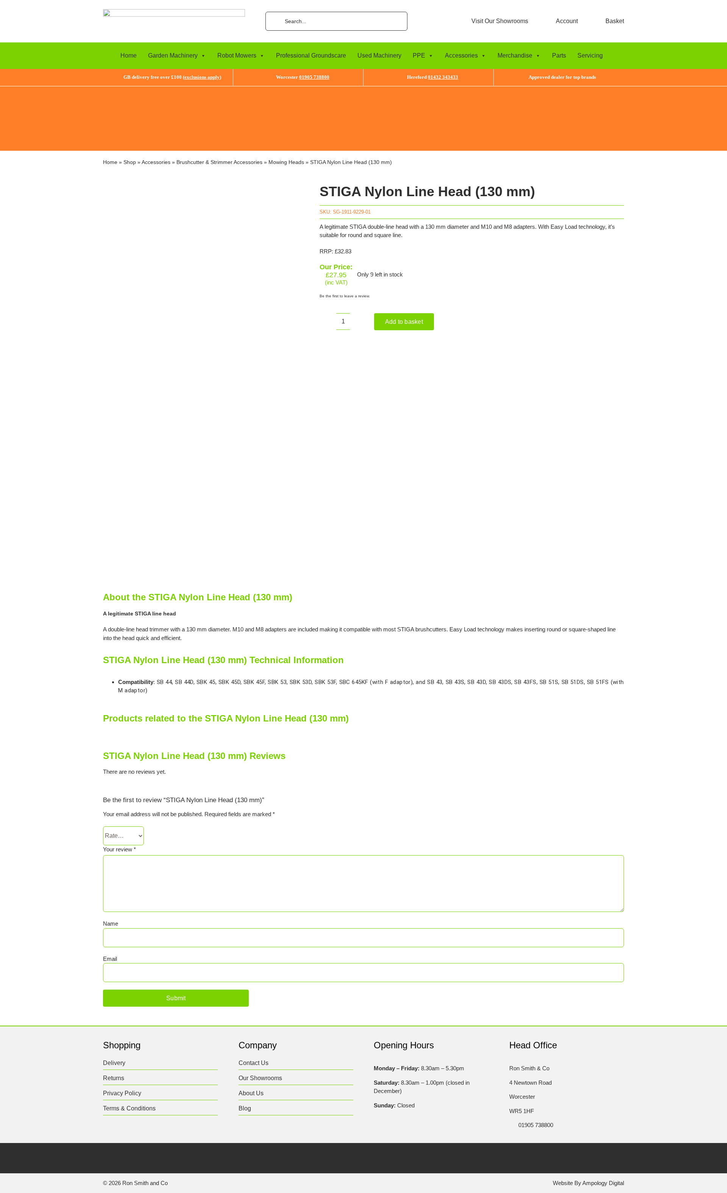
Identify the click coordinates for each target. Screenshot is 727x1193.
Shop (129, 162)
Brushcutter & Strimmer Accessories (219, 162)
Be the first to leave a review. (345, 296)
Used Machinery (379, 55)
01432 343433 (443, 77)
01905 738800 (314, 77)
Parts (559, 55)
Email (110, 959)
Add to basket (404, 322)
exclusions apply (202, 77)
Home (128, 55)
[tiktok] (150, 1157)
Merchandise (515, 55)
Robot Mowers (236, 55)
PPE (419, 55)
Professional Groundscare (311, 55)
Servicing (590, 55)
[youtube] (165, 1157)
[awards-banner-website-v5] (363, 89)
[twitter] (121, 1157)
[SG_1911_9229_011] (201, 376)
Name (110, 923)
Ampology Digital (603, 1183)
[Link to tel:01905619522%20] (511, 1125)
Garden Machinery (173, 55)
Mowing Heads (286, 162)
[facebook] (106, 1157)
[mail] (180, 1157)
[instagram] (136, 1157)
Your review (119, 849)
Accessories (461, 55)
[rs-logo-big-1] (174, 12)
